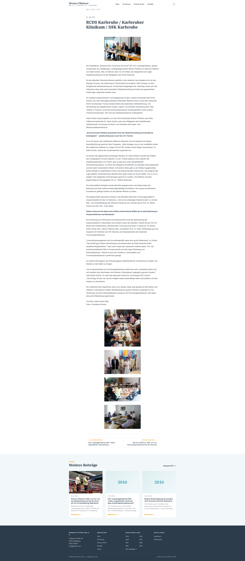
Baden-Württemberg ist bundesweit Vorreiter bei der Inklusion (158, 500)
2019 (127, 546)
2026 (127, 536)
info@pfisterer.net (75, 546)
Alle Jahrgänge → (131, 549)
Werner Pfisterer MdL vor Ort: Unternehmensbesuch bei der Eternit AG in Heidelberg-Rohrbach (85, 501)
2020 (141, 543)
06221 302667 (73, 543)
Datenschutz (158, 539)
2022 (140, 539)
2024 (141, 536)
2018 (140, 546)
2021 (127, 543)
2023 (127, 539)
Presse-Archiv (139, 4)
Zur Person (127, 4)
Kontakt (150, 4)
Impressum (157, 536)
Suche (99, 549)
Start (117, 4)
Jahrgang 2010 (168, 466)
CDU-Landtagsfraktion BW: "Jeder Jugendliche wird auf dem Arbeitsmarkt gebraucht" (121, 501)
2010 (98, 9)
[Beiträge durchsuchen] (174, 4)
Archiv (93, 9)
